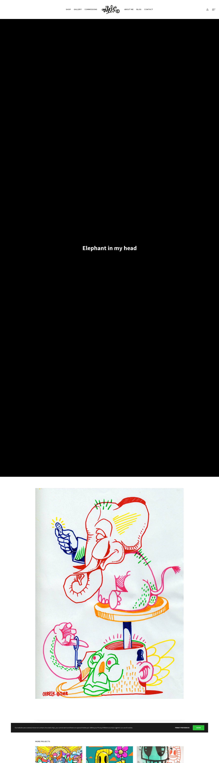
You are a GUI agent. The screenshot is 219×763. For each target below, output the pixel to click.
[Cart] (211, 9)
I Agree (198, 728)
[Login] (206, 9)
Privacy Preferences (182, 728)
